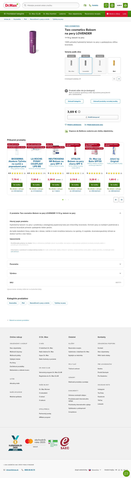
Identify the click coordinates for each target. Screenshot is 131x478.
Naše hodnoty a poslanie (47, 359)
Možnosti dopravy (16, 352)
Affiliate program (44, 417)
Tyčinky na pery (60, 303)
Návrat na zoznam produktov (19, 320)
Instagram (101, 389)
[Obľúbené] (106, 5)
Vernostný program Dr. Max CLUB (50, 372)
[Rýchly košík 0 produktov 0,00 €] (125, 5)
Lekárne (62, 14)
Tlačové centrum (74, 368)
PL (122, 470)
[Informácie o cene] (79, 111)
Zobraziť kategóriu (74, 101)
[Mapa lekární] (85, 5)
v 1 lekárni (57, 191)
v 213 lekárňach (37, 191)
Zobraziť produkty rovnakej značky (105, 101)
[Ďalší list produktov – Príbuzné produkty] (121, 199)
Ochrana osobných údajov (77, 395)
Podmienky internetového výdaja (79, 404)
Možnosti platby (15, 355)
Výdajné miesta (15, 359)
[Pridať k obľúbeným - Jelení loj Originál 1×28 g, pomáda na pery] (121, 145)
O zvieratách (43, 393)
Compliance (72, 412)
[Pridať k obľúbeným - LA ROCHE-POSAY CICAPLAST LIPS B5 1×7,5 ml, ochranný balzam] (44, 145)
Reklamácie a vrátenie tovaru (19, 370)
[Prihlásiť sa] (112, 5)
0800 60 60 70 (29, 470)
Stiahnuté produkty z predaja (78, 382)
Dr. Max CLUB (34, 14)
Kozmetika (13, 303)
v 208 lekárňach (115, 191)
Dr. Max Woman (44, 389)
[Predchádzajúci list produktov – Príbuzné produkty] (116, 199)
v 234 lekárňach (18, 191)
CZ (119, 470)
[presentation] (17, 149)
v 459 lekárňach (95, 191)
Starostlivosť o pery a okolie (39, 303)
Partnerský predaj (45, 413)
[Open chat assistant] (126, 473)
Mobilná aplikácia (16, 396)
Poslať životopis (103, 372)
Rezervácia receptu (93, 14)
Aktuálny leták (15, 383)
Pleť (23, 303)
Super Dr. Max (44, 355)
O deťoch (42, 400)
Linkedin (100, 404)
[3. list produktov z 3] (68, 199)
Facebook (101, 396)
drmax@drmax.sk (12, 470)
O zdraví (42, 396)
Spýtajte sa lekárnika (75, 355)
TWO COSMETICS (72, 26)
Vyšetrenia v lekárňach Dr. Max (78, 352)
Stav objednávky (75, 14)
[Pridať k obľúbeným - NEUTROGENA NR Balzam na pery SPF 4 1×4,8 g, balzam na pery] (63, 145)
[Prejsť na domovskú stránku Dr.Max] (11, 5)
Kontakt (100, 348)
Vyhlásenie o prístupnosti (76, 408)
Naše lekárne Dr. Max (46, 352)
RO (125, 470)
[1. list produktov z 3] (62, 199)
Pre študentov (102, 376)
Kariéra (100, 368)
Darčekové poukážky (17, 366)
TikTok (100, 400)
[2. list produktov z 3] (65, 199)
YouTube (101, 393)
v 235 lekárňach (76, 191)
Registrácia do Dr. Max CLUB (49, 376)
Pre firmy (13, 363)
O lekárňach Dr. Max (46, 348)
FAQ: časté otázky (104, 355)
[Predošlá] (114, 79)
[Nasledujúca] (119, 79)
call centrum (15, 251)
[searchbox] (50, 5)
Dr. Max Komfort (49, 14)
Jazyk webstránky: (81, 470)
